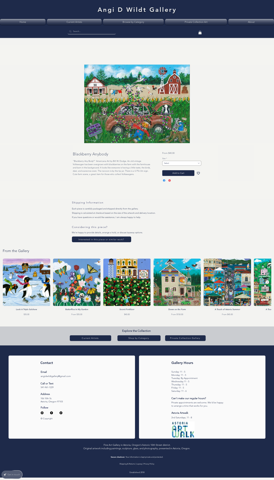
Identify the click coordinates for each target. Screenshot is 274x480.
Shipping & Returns (127, 464)
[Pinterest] (61, 413)
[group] (137, 288)
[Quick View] (26, 283)
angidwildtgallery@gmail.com (56, 376)
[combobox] (181, 163)
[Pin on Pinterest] (169, 181)
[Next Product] (267, 282)
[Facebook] (51, 413)
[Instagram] (42, 413)
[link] (200, 32)
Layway (139, 464)
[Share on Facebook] (164, 181)
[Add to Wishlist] (198, 173)
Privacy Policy (149, 464)
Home (76, 54)
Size (164, 159)
